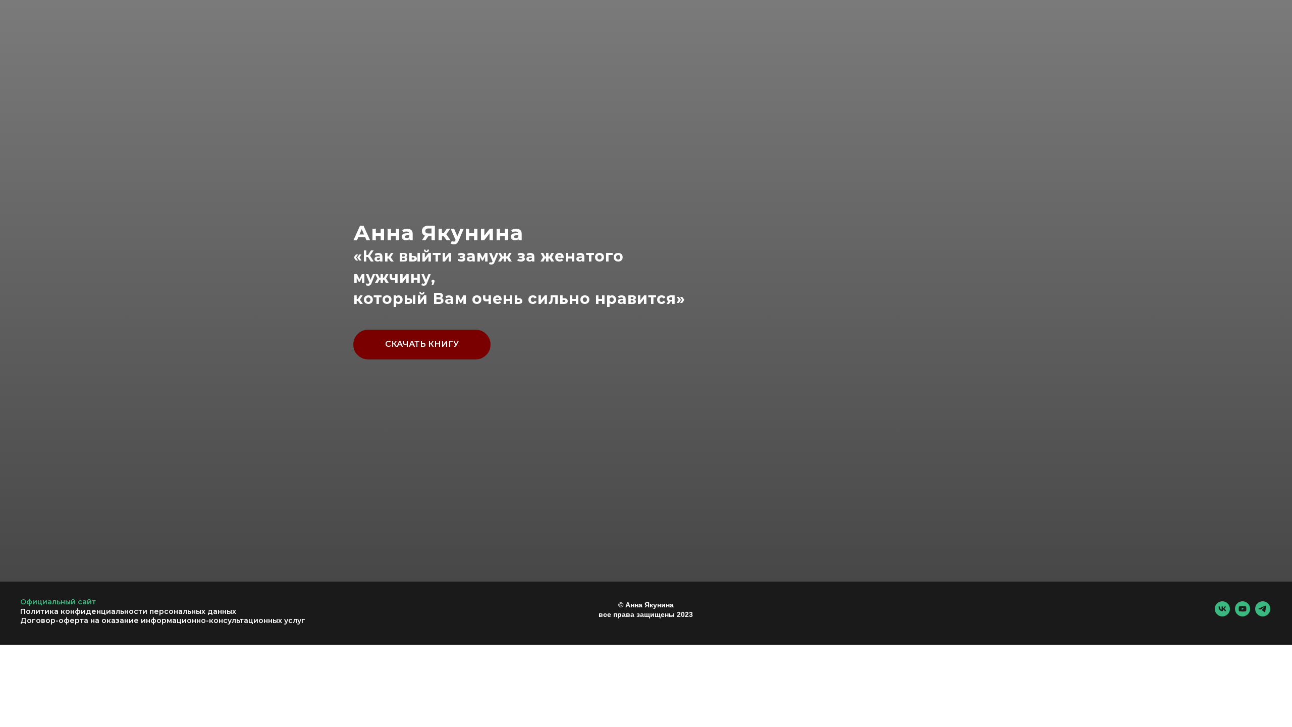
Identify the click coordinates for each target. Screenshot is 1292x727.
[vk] (1222, 613)
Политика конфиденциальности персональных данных (128, 611)
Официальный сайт (58, 601)
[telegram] (1262, 613)
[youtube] (1242, 613)
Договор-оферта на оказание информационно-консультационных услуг (162, 620)
